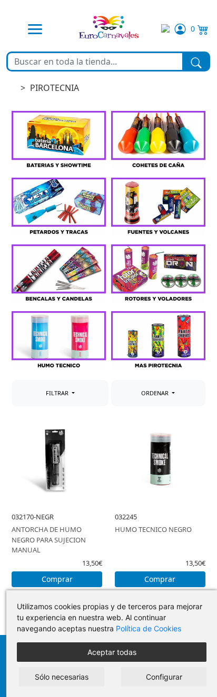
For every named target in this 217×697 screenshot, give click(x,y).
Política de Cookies (148, 628)
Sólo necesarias (61, 676)
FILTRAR (58, 393)
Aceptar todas (111, 652)
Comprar (57, 579)
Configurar (164, 676)
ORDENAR (155, 393)
